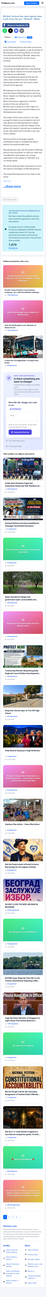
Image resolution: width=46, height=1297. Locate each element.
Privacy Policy (25, 42)
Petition (7, 37)
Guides (6, 1245)
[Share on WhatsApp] (4, 30)
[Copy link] (21, 30)
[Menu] (42, 3)
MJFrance (7, 181)
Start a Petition (31, 3)
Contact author (11, 199)
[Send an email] (16, 30)
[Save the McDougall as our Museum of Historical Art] (23, 316)
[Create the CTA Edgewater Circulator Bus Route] (23, 352)
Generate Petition (21, 432)
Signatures (24, 37)
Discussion (11, 42)
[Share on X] (10, 30)
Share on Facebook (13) (17, 25)
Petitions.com (8, 3)
